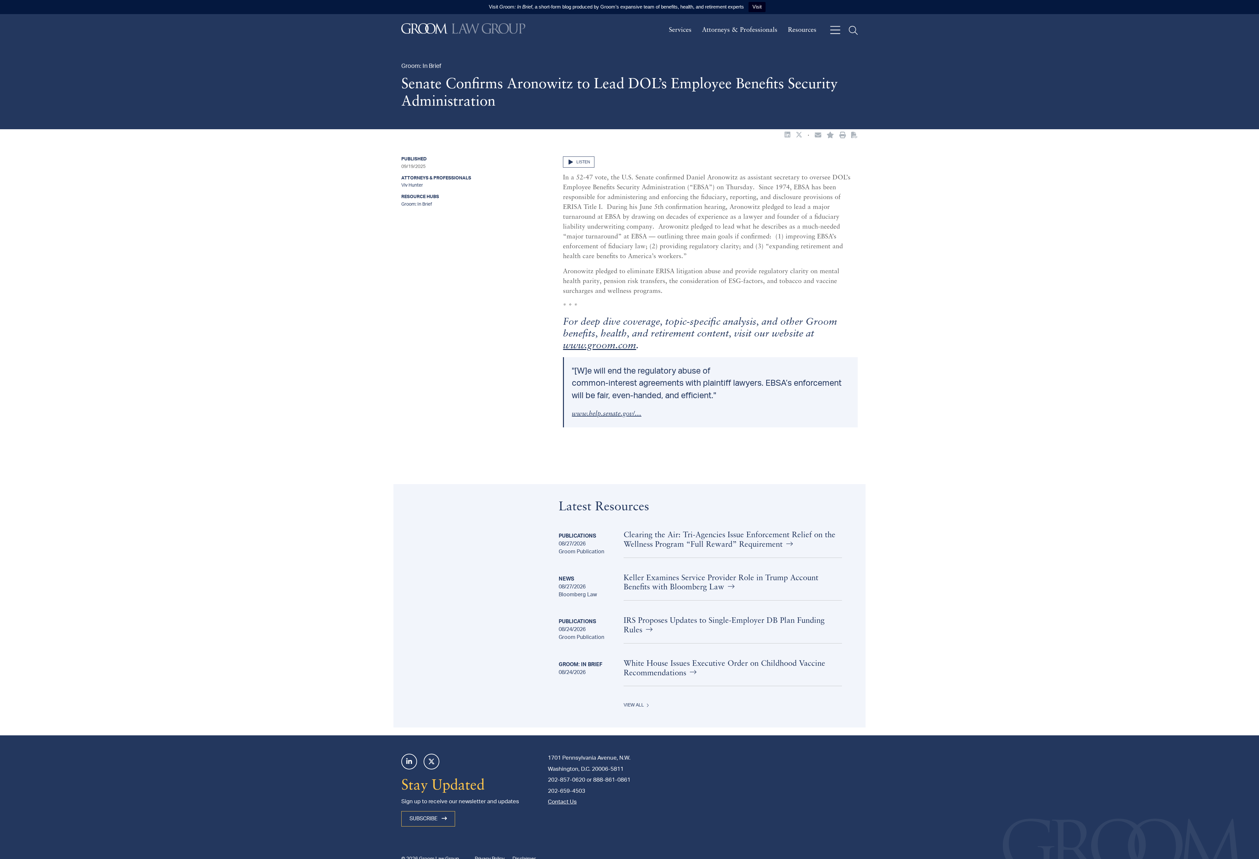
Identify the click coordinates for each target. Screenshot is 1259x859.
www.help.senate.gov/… (606, 414)
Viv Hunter (412, 185)
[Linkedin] (409, 761)
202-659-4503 (566, 791)
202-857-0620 (566, 780)
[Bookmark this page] (830, 136)
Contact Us (562, 802)
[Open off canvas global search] (853, 30)
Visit (757, 7)
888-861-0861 (611, 780)
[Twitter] (431, 761)
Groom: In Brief (416, 204)
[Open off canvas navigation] (835, 30)
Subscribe (424, 818)
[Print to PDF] (854, 135)
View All (634, 705)
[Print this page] (842, 136)
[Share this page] (818, 136)
